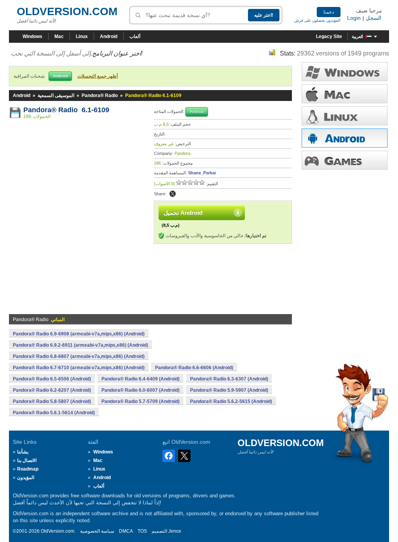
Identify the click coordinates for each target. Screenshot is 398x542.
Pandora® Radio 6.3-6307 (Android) (229, 379)
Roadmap (27, 469)
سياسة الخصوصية (97, 531)
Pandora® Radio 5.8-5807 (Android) (52, 401)
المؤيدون (25, 477)
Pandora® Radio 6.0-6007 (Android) (140, 390)
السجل (373, 18)
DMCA (126, 531)
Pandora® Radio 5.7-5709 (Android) (140, 401)
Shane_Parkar (202, 172)
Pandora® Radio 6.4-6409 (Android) (140, 379)
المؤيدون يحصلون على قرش (317, 20)
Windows (32, 36)
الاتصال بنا (27, 460)
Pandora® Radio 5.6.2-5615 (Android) (231, 401)
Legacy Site (329, 36)
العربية (357, 36)
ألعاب (134, 36)
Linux (82, 36)
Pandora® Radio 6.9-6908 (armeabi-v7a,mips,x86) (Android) (79, 334)
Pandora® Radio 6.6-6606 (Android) (194, 367)
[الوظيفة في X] (172, 194)
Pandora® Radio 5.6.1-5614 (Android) (54, 412)
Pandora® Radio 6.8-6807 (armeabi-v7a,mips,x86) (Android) (79, 356)
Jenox (174, 531)
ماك (345, 93)
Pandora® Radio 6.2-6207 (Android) (52, 390)
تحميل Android (183, 212)
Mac (59, 36)
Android (108, 36)
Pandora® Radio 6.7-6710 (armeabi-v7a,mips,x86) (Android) (79, 367)
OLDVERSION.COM (67, 11)
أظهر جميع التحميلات (97, 76)
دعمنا (328, 12)
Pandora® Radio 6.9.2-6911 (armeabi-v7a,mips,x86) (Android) (80, 345)
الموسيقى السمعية (56, 95)
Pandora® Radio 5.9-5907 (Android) (229, 390)
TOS (142, 531)
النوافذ (345, 71)
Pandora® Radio (100, 95)
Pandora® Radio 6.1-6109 (66, 110)
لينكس (345, 115)
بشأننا (22, 452)
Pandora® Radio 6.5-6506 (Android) (52, 379)
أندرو (345, 138)
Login (354, 18)
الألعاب (345, 160)
